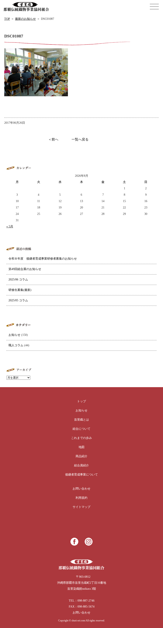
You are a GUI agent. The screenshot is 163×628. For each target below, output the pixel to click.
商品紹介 (81, 456)
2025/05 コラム (18, 300)
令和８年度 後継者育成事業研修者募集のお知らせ (42, 258)
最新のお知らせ (25, 18)
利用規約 (81, 497)
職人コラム (15, 345)
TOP (7, 18)
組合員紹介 (81, 465)
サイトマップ (81, 507)
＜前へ (53, 139)
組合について (81, 428)
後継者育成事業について (81, 474)
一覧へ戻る (80, 139)
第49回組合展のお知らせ (24, 269)
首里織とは (81, 419)
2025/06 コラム (18, 279)
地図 (81, 447)
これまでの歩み (81, 438)
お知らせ (14, 334)
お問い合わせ (81, 488)
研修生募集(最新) (19, 290)
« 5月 (9, 226)
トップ (81, 401)
